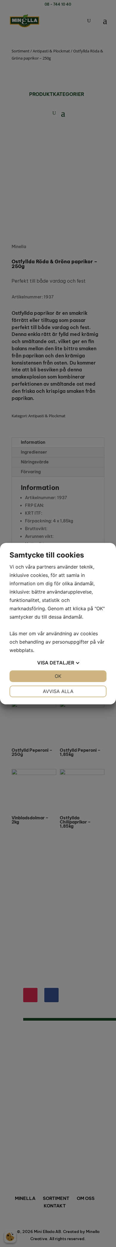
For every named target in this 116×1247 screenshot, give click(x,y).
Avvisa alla (58, 691)
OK (58, 676)
